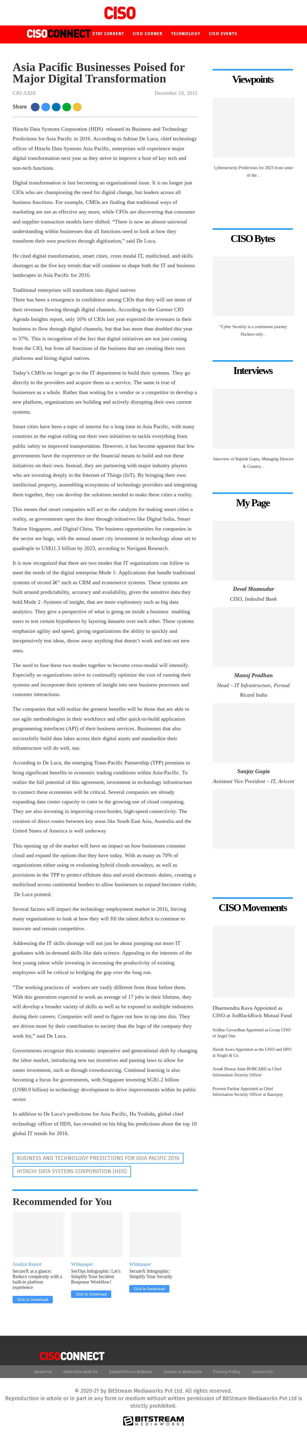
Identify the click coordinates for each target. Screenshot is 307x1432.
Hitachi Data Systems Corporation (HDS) (72, 1171)
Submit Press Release (131, 1371)
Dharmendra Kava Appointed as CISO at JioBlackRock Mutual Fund (252, 1011)
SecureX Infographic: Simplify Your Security (150, 1274)
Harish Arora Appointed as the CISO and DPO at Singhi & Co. (252, 1052)
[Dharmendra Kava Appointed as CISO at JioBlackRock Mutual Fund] (253, 962)
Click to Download (32, 1299)
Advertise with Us (80, 1371)
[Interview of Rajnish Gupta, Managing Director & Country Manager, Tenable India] (253, 419)
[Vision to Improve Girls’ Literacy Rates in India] (253, 819)
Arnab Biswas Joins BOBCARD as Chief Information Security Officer (247, 1072)
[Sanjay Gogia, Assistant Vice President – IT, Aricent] (253, 733)
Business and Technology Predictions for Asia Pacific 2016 (98, 1158)
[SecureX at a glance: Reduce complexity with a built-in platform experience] (46, 1234)
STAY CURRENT (108, 33)
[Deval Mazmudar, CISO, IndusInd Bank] (253, 551)
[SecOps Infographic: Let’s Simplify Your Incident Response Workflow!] (104, 1234)
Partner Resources (152, 51)
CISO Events (223, 33)
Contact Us (262, 1371)
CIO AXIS (24, 93)
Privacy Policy (226, 1371)
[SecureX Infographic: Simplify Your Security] (162, 1234)
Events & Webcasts (183, 1371)
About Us (43, 1371)
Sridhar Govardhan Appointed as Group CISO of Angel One (252, 1033)
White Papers (108, 51)
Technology (185, 33)
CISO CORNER (147, 33)
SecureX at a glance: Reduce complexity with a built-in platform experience (37, 1279)
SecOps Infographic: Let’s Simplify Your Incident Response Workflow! (96, 1276)
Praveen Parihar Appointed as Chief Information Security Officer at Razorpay (248, 1092)
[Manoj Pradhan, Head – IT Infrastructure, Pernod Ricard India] (253, 637)
